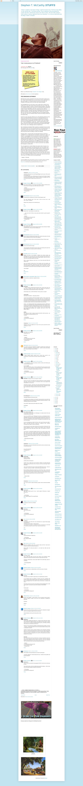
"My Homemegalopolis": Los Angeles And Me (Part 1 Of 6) (58, 253)
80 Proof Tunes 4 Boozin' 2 (57, 172)
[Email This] (38, 166)
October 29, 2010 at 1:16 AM (37, 532)
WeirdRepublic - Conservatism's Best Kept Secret (58, 528)
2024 (56, 400)
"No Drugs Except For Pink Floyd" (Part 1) (58, 256)
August (57, 362)
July (56, 361)
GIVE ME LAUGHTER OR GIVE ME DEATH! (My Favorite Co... (58, 383)
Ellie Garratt (26, 345)
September (57, 364)
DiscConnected (26, 195)
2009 (56, 350)
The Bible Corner (58, 506)
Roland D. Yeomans (27, 567)
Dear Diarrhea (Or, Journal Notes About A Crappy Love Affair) (58, 187)
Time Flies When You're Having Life (58, 311)
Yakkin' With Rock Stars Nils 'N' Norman (58, 321)
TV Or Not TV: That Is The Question (58, 315)
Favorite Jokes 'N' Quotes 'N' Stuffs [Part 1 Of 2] (58, 204)
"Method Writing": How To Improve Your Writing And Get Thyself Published (58, 246)
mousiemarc (57, 476)
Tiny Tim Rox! (57, 521)
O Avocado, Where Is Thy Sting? (58, 263)
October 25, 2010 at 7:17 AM (35, 353)
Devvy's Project (57, 442)
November (57, 394)
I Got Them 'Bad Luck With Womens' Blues (58, 234)
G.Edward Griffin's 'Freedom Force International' (58, 460)
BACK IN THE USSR (58, 417)
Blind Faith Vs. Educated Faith (57, 180)
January (57, 352)
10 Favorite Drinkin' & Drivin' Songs (58, 170)
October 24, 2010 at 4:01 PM (32, 253)
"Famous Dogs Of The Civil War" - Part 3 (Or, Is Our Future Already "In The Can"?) (58, 199)
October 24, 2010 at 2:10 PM (37, 209)
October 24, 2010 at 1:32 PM (33, 172)
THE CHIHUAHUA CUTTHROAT (58, 386)
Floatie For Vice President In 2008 (57, 213)
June (56, 359)
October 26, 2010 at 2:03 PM (37, 455)
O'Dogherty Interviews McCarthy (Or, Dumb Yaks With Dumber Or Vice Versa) (58, 268)
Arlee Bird (25, 253)
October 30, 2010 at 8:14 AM (34, 595)
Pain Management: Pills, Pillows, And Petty (58, 271)
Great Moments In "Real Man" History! (58, 227)
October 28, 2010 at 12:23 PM (32, 501)
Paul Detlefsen (57, 484)
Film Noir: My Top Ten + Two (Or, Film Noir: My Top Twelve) (58, 163)
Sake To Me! (57, 497)
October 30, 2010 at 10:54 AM (36, 608)
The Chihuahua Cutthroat (57, 294)
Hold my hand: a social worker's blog (30, 276)
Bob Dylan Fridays (58, 426)
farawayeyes (26, 651)
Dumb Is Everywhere (58, 445)
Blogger (46, 778)
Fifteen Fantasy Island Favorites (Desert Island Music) (58, 210)
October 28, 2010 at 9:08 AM (37, 488)
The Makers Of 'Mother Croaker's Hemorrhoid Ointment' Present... (58, 297)
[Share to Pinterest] (43, 166)
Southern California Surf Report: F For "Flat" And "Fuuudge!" (58, 282)
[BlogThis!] (39, 166)
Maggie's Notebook (58, 474)
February (57, 354)
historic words (57, 465)
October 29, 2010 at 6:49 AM (30, 543)
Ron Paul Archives (58, 496)
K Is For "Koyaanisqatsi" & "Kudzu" (57, 239)
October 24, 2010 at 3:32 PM (34, 244)
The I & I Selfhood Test (58, 295)
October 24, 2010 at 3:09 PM (34, 234)
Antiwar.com (57, 412)
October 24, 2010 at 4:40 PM (41, 276)
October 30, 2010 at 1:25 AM (37, 574)
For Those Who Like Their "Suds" (58, 215)
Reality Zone (57, 492)
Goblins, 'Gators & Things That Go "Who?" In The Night (58, 221)
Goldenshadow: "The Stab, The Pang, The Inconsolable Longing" (58, 224)
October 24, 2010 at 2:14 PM (37, 224)
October (57, 365)
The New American (58, 514)
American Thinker (58, 411)
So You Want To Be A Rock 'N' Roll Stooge (58, 279)
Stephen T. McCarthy (38, 5)
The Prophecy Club (58, 515)
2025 (56, 401)
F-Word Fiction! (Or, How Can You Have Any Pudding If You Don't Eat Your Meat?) (58, 218)
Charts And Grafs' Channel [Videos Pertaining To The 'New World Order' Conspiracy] (58, 433)
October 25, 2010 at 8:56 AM (37, 361)
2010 (56, 351)
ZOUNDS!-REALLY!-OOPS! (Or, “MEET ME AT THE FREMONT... (58, 368)
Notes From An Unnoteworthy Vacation (57, 260)
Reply (25, 179)
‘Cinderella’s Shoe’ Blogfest (37, 91)
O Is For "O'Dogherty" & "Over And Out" (58, 265)
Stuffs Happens (57, 284)
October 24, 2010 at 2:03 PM (34, 195)
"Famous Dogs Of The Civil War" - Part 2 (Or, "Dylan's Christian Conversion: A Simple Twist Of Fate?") (58, 194)
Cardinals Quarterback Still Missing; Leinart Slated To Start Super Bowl (58, 183)
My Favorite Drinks (58, 250)
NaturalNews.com (58, 478)
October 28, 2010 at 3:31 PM (37, 507)
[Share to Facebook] (42, 166)
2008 (56, 348)
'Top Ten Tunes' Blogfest (57, 313)
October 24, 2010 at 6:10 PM (33, 323)
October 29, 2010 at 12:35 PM (36, 567)
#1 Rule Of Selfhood (58, 161)
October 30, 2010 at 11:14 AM (37, 618)
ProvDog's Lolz (57, 490)
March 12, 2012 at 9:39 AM (37, 660)
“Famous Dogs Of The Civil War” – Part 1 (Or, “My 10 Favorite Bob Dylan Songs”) (58, 190)
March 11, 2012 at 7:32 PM (33, 651)
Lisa (24, 519)
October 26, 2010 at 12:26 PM (33, 443)
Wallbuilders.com (58, 525)
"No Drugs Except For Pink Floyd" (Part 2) (58, 258)
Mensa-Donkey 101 (58, 243)
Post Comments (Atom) (29, 696)
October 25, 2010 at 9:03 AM (37, 377)
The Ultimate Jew (58, 519)
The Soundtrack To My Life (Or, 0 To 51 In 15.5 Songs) (58, 304)
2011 (56, 397)
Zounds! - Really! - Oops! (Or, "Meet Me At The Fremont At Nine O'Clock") (58, 324)
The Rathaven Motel (58, 517)
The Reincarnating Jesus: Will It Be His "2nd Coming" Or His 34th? (58, 301)
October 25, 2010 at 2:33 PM (35, 395)
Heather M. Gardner (27, 353)
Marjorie (25, 501)
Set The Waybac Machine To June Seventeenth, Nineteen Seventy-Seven (58, 276)
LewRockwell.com (58, 467)
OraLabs (56, 482)
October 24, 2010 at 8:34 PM (37, 330)
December (57, 395)
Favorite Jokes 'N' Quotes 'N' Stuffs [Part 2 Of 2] (58, 207)
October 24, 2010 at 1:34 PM (37, 183)
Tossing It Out (26, 271)
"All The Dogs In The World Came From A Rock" (58, 175)
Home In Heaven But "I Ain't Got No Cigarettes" (58, 232)
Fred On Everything (58, 457)
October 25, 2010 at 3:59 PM (37, 410)
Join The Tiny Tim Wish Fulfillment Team (58, 236)
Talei (24, 543)
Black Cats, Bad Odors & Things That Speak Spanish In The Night (58, 178)
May (56, 358)
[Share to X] (41, 166)
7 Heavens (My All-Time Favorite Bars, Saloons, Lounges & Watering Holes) (58, 167)
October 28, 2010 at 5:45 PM (30, 519)
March (57, 355)
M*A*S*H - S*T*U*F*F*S (57, 241)
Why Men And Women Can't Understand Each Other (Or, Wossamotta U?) (58, 318)
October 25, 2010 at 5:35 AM (33, 345)
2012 (56, 398)
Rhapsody (56, 494)
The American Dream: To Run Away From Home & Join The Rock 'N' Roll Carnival (58, 289)
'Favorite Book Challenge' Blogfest (58, 202)
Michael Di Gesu (26, 595)
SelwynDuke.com (58, 502)
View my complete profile (58, 125)
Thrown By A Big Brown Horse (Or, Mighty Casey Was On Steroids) (58, 308)
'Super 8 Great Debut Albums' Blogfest (58, 286)
